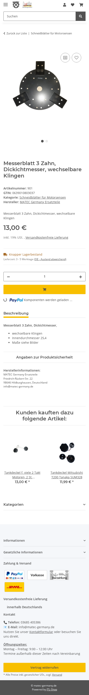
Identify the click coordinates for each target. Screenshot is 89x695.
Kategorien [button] (13, 504)
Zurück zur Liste (16, 33)
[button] (64, 4)
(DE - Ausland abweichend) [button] (50, 259)
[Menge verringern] (8, 276)
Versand (57, 675)
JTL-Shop (52, 689)
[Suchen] (81, 16)
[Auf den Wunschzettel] (76, 57)
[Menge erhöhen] (80, 276)
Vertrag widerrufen (44, 667)
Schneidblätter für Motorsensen (42, 197)
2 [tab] (46, 141)
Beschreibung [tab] (16, 313)
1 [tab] (42, 141)
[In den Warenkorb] (6, 47)
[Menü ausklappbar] (5, 2)
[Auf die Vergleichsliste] (65, 57)
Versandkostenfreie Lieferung (46, 237)
